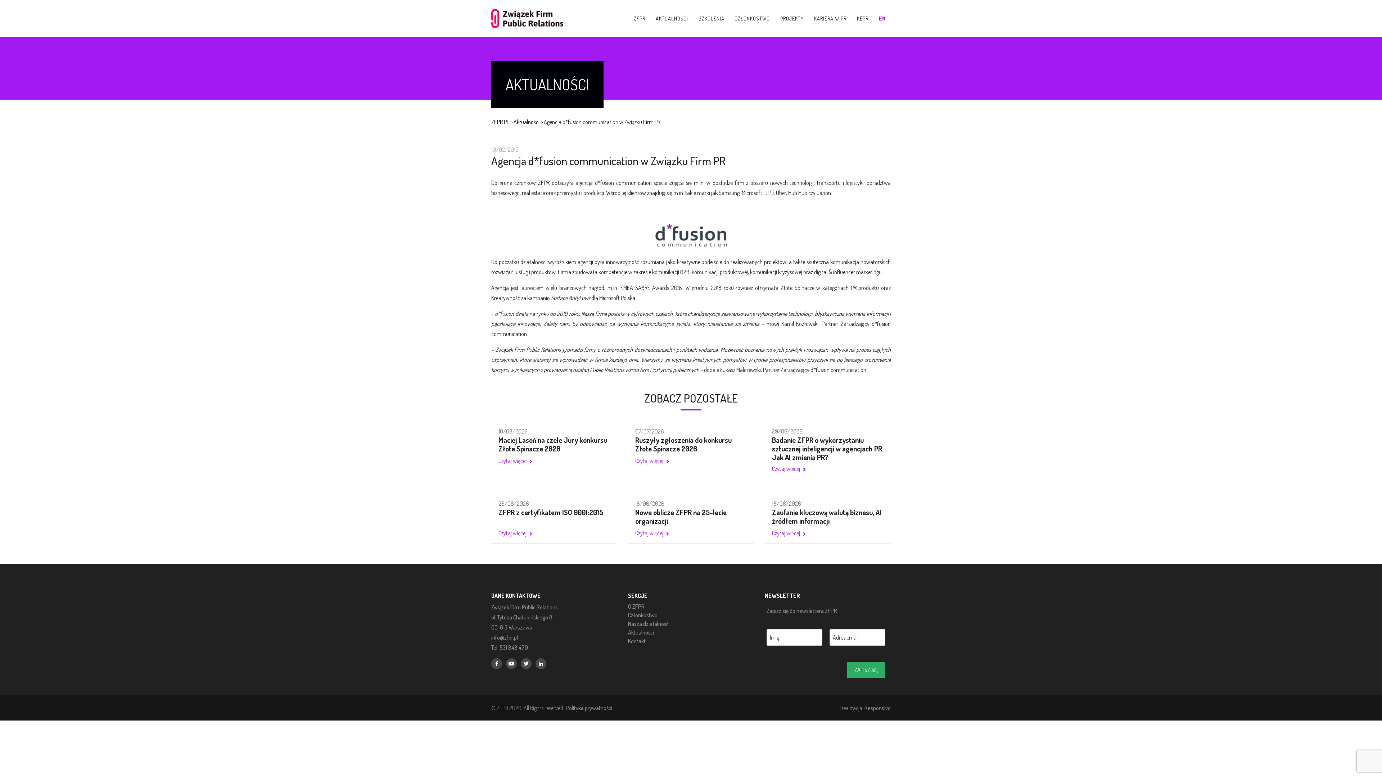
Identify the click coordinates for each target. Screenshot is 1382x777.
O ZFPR (636, 606)
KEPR (862, 18)
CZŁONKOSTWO (752, 18)
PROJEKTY (792, 18)
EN (882, 18)
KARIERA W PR (830, 18)
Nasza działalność (648, 623)
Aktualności (641, 632)
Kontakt (637, 641)
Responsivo (877, 708)
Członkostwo (643, 615)
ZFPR (639, 18)
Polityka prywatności (589, 708)
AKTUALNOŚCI (672, 18)
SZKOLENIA (711, 18)
